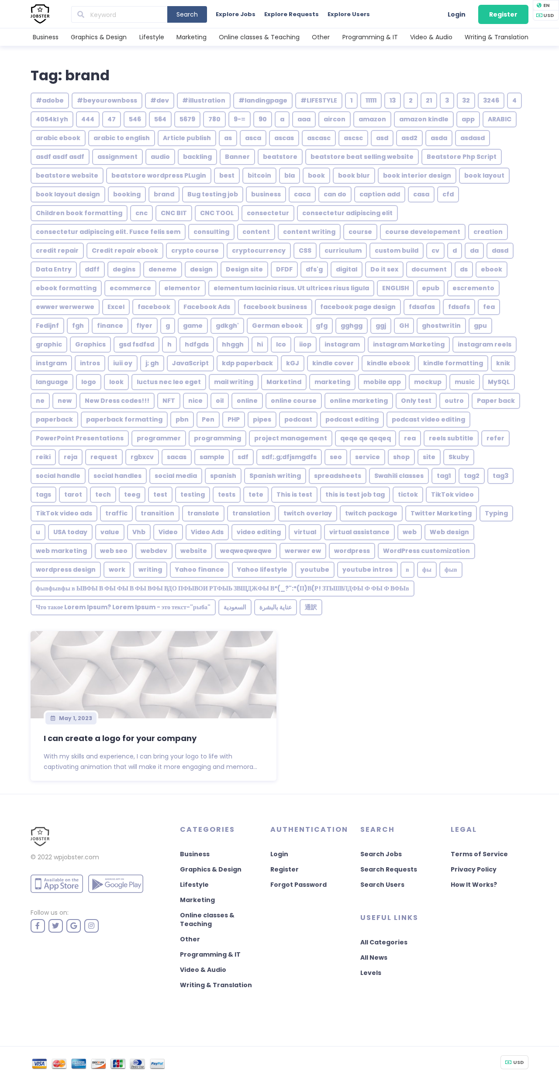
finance (110, 325)
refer (495, 438)
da (474, 250)
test (160, 494)
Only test (416, 400)
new (65, 400)
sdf (243, 457)
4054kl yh (52, 119)
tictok (408, 494)
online (247, 400)
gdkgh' (227, 325)
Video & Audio (431, 37)
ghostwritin (441, 325)
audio (160, 156)
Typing (496, 513)
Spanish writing (275, 475)
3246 (491, 100)
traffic (116, 513)
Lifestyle (151, 37)
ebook (491, 269)
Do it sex (384, 269)
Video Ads (207, 532)
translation (251, 513)
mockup (428, 381)
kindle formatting (453, 363)
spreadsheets (337, 475)
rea (410, 438)
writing (150, 569)
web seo (114, 550)
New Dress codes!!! (117, 400)
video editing (259, 532)
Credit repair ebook (125, 250)
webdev (154, 550)
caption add (379, 194)
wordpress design (66, 569)
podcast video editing (428, 419)
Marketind (283, 381)
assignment (117, 156)
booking (127, 194)
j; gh (152, 363)
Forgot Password (298, 884)
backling (197, 156)
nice (195, 400)
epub (430, 288)
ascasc (319, 138)
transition (157, 513)
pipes (262, 419)
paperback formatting (124, 419)
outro (454, 400)
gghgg (351, 325)
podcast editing (352, 419)
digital (346, 269)
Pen (208, 419)
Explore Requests (291, 14)
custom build (396, 250)
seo (336, 457)
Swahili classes (399, 475)
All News (373, 957)
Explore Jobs (235, 14)
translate (203, 513)
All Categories (383, 942)
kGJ (292, 363)
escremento (473, 288)
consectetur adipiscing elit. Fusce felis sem (108, 231)
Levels (370, 972)
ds (464, 269)
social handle (58, 475)
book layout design (68, 194)
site (429, 457)
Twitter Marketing (441, 513)
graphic (49, 344)
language (52, 381)
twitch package (371, 513)
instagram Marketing (409, 344)
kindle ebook (388, 363)
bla (289, 175)
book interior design (417, 175)
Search (187, 14)
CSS (305, 250)
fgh (78, 325)
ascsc (353, 138)
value (109, 532)
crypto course (195, 250)
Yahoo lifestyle (262, 569)
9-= (239, 119)
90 (263, 119)
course (360, 231)
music (465, 381)
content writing (309, 231)
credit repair (57, 250)
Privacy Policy (474, 869)
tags (43, 494)
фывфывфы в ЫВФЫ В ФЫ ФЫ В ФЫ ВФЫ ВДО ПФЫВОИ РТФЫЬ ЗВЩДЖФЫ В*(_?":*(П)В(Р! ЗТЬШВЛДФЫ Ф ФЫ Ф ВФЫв (222, 588)
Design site (244, 269)
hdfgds (197, 344)
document (429, 269)
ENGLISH (395, 288)
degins (124, 269)
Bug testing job (212, 194)
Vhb (138, 532)
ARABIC (499, 119)
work (117, 569)
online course (294, 400)
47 (111, 119)
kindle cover (333, 363)
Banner (237, 156)
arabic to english (121, 138)
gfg (322, 325)
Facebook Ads (206, 306)
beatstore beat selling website (362, 156)
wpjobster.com (76, 857)
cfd (448, 194)
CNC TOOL (217, 213)
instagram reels (484, 344)
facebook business (275, 306)
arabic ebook (58, 138)
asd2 (409, 138)
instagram (342, 344)
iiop (305, 344)
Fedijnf (47, 325)
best (227, 175)
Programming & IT (370, 37)
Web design (449, 532)
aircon (334, 119)
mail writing (233, 381)
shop (401, 457)
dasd (500, 250)
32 (466, 100)
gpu (480, 325)
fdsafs (459, 306)
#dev (159, 100)
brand (164, 194)
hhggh (233, 344)
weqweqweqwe (246, 550)
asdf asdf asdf (60, 156)
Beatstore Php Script (462, 156)
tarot (73, 494)
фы (426, 569)
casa (421, 194)
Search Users (382, 884)
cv (435, 250)
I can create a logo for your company (120, 738)
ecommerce (130, 288)
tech (103, 494)
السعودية (235, 607)
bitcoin (259, 175)
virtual (305, 532)
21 (429, 100)
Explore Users (349, 14)
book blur (354, 175)
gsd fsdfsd (136, 344)
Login (457, 14)
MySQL (499, 381)
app (468, 119)
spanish (223, 475)
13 (393, 100)
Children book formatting (79, 213)
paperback (54, 419)
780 (214, 119)
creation (488, 231)
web (410, 532)
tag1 (444, 475)
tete (255, 494)
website (193, 550)
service (367, 457)
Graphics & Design (99, 37)
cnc (141, 213)
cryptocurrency (259, 250)
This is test (294, 494)
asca (253, 138)
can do (335, 194)
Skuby (459, 457)
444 (87, 119)
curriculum (343, 250)
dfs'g (314, 269)
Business (46, 37)
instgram (51, 363)
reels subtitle (451, 438)
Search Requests (388, 869)
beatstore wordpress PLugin (158, 175)
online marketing (359, 400)
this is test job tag (355, 494)
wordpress (352, 550)
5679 (187, 119)
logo (88, 381)
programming (217, 438)
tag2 (472, 475)
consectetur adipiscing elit (347, 213)
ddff (92, 269)
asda (439, 138)
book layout (484, 175)
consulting (211, 231)
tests (226, 494)
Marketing (191, 37)
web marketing (61, 550)
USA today (70, 532)
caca (302, 194)
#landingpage (262, 100)
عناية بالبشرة (275, 607)
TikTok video (452, 494)
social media (176, 475)
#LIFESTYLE (318, 100)
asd (382, 138)
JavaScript (190, 363)
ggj (381, 325)
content (256, 231)
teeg (132, 494)
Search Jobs (381, 854)
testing (192, 494)
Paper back (496, 400)
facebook (154, 306)
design (201, 269)
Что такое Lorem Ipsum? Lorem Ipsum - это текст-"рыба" (123, 607)
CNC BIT (174, 213)
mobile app (382, 381)
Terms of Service (479, 854)
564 (160, 119)
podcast (298, 419)
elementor (182, 288)
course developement (422, 231)
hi (260, 344)
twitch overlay (307, 513)
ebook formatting (66, 288)
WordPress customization (426, 550)
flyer (144, 325)
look (116, 381)
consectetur (268, 213)
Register (503, 14)
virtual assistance (359, 532)
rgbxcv (142, 457)
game (193, 325)
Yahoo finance (199, 569)
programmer (159, 438)
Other (321, 37)
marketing (332, 381)
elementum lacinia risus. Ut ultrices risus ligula (291, 288)
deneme (162, 269)
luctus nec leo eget (169, 381)
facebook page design (358, 306)
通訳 (311, 607)
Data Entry (54, 269)
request (103, 457)
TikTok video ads (64, 513)
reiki (43, 457)
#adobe (50, 100)
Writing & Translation (496, 37)
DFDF (284, 269)
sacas (176, 457)
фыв (451, 569)
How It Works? (474, 884)
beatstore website (67, 175)
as (228, 138)
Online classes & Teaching (259, 37)
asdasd (472, 138)
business (266, 194)
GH (404, 325)
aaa (304, 119)
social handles (117, 475)
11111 (371, 100)
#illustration (203, 100)
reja (70, 457)
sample (212, 457)
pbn (182, 419)
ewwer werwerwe (65, 306)
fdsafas (422, 306)
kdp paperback (247, 363)
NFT (168, 400)
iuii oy (122, 363)
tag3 (500, 475)
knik (503, 363)
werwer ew (303, 550)
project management (290, 438)
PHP (234, 419)
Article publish (187, 138)
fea (489, 306)
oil (220, 400)
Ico (281, 344)
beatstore (280, 156)
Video (168, 532)
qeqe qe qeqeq (365, 438)
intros (90, 363)
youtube (314, 569)
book (316, 175)
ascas (284, 138)
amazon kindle (424, 119)
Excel (115, 306)
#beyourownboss (107, 100)
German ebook (277, 325)
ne (40, 400)
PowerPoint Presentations (80, 438)
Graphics (90, 344)
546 (135, 119)
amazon (372, 119)
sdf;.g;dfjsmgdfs (289, 457)
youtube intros (367, 569)
